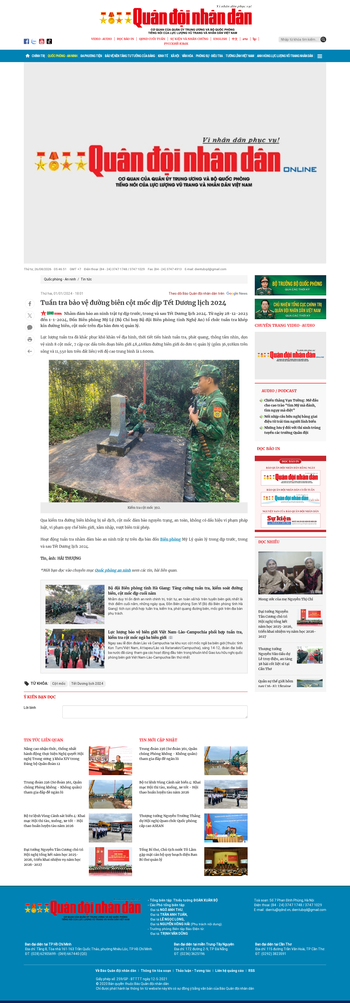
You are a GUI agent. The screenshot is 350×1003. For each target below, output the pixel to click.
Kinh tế (163, 56)
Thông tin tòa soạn (156, 971)
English (220, 39)
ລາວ (245, 39)
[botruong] (290, 285)
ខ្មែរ (254, 39)
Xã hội (175, 56)
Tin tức (86, 279)
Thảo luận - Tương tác (193, 971)
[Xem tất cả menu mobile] (320, 56)
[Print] (30, 339)
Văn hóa (187, 56)
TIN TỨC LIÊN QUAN (43, 740)
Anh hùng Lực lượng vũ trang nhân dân (285, 56)
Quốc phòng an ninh (113, 570)
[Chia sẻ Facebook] (30, 303)
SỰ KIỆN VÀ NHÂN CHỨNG (189, 39)
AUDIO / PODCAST (279, 390)
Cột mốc (58, 683)
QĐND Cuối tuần (152, 39)
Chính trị (38, 56)
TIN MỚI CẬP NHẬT (158, 740)
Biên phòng (170, 539)
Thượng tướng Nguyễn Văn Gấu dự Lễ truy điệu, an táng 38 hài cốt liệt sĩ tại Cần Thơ (275, 659)
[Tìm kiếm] (323, 39)
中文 (235, 39)
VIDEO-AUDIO (101, 39)
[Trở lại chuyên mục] (30, 351)
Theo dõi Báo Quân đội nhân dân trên (196, 293)
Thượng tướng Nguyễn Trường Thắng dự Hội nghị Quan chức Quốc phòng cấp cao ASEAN (169, 821)
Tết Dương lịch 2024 (87, 683)
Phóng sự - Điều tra (209, 56)
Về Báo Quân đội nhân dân (115, 971)
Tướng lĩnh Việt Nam (239, 56)
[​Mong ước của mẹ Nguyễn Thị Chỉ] (290, 573)
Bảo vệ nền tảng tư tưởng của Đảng (130, 56)
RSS (251, 971)
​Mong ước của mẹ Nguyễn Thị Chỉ (285, 599)
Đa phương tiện (91, 56)
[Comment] (30, 327)
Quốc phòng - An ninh (62, 56)
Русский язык (176, 43)
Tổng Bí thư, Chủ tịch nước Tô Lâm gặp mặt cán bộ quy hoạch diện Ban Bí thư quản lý (168, 854)
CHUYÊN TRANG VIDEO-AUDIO (285, 325)
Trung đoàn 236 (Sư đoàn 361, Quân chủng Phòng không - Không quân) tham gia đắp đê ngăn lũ (53, 787)
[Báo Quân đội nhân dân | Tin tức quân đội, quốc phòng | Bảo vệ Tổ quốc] (175, 19)
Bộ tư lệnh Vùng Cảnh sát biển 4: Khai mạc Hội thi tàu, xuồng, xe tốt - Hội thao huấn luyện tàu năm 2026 (54, 821)
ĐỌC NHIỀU (268, 542)
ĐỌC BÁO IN (125, 39)
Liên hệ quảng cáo (229, 971)
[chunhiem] (290, 309)
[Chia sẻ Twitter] (30, 315)
